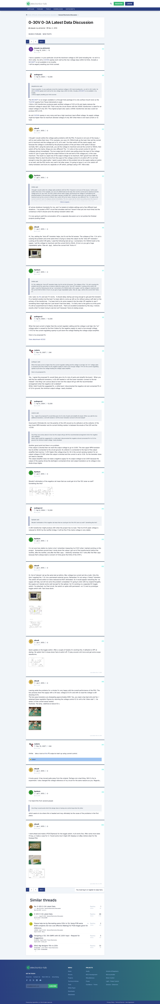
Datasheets (70, 9)
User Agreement (129, 1002)
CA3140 (46, 60)
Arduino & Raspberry (112, 971)
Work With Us (46, 977)
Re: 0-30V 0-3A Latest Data (44, 906)
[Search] (111, 3)
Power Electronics (52, 940)
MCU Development (91, 974)
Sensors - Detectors (112, 984)
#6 (103, 227)
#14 (103, 566)
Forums (40, 9)
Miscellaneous (90, 978)
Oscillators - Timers (91, 984)
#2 (103, 49)
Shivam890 (44, 917)
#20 (103, 825)
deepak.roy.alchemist (37, 28)
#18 (103, 769)
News (69, 971)
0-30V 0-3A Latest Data (43, 914)
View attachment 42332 (37, 339)
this (40, 297)
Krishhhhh (36, 940)
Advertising (55, 977)
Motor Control (110, 978)
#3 (103, 75)
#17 (103, 744)
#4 (103, 129)
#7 (103, 270)
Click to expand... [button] (65, 202)
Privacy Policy (110, 1002)
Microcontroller (110, 974)
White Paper (71, 988)
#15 (103, 641)
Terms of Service (119, 1002)
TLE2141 (32, 102)
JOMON (36, 930)
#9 (103, 351)
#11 (103, 472)
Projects (70, 978)
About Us (28, 977)
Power (88, 981)
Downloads (71, 991)
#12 (103, 508)
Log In (129, 4)
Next (41, 41)
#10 (103, 402)
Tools (48, 9)
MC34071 (32, 62)
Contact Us (36, 977)
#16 (103, 681)
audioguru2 (38, 74)
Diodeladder (37, 947)
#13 (103, 539)
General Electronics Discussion (53, 908)
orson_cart (44, 941)
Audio (87, 971)
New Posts (47, 34)
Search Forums (35, 34)
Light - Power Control (112, 981)
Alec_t (43, 931)
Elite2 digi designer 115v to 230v (46, 946)
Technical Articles (73, 981)
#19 (103, 792)
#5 (103, 176)
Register (118, 4)
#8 (103, 317)
